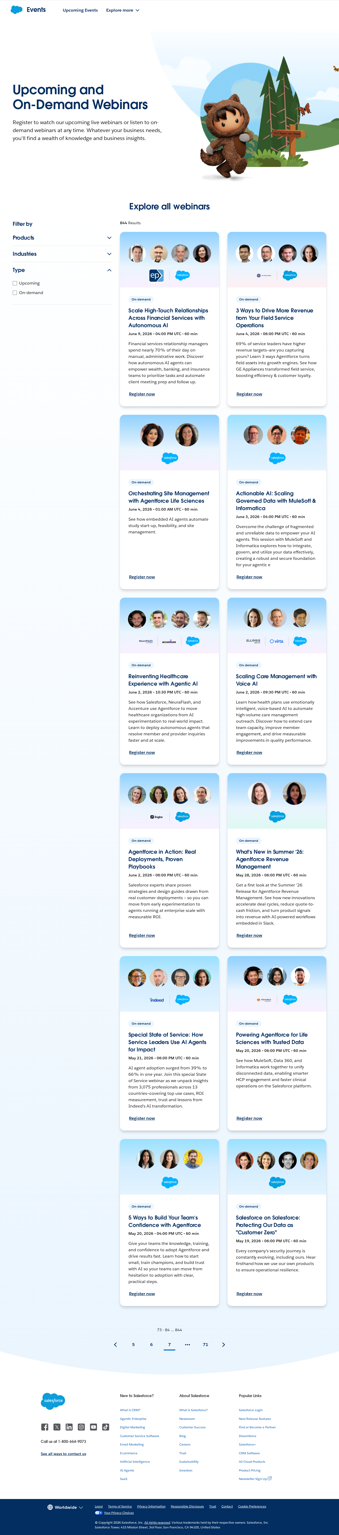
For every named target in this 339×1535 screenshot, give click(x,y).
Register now (142, 394)
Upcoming (29, 283)
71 (205, 1344)
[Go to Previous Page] (115, 1345)
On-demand (31, 292)
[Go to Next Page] (223, 1345)
